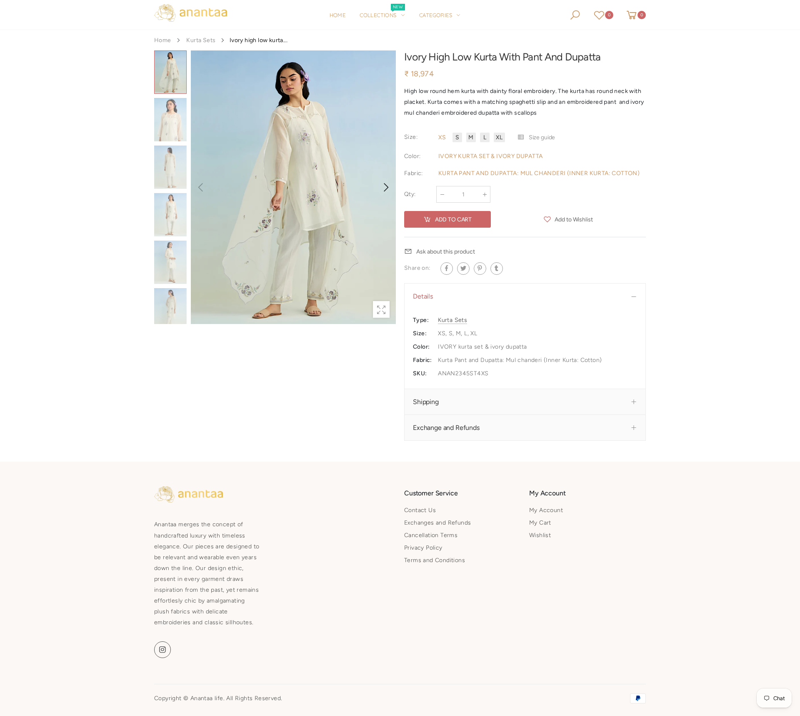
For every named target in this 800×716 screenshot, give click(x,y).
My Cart (540, 522)
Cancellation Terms (431, 535)
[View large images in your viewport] (381, 309)
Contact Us (420, 510)
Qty (410, 194)
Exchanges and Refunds (437, 522)
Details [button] (423, 296)
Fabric (413, 173)
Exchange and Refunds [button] (446, 428)
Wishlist (540, 535)
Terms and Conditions (434, 560)
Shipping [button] (426, 402)
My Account (546, 510)
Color (412, 156)
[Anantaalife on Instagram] (162, 649)
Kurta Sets (452, 319)
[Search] (575, 15)
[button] (385, 187)
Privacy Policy (423, 547)
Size (411, 137)
